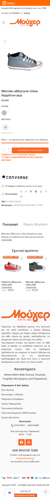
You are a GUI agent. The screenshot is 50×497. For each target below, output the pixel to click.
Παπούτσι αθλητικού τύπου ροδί (11, 283)
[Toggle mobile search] (3, 22)
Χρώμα (5, 106)
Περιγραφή (10, 224)
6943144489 (33, 425)
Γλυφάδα (7, 378)
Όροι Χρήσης (7, 390)
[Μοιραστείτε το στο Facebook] (26, 192)
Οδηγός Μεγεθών (35, 224)
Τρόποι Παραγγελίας (11, 404)
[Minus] (9, 151)
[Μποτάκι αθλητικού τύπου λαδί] (37, 267)
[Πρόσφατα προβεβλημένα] (45, 492)
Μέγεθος (6, 119)
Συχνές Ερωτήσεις (10, 417)
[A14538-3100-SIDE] (25, 61)
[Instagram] (28, 442)
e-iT (29, 491)
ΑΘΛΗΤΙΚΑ (19, 205)
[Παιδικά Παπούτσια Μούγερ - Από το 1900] (25, 23)
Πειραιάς (40, 374)
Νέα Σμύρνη (20, 378)
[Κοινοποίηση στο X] (21, 192)
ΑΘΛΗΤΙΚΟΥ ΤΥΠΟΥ (34, 205)
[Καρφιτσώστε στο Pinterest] (31, 191)
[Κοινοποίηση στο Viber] (46, 191)
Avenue (30, 374)
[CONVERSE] (15, 178)
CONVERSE (6, 288)
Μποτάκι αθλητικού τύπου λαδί (35, 283)
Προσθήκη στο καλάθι (30, 150)
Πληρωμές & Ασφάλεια (12, 399)
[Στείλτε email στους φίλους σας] (21, 197)
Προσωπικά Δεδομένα (12, 408)
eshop (27, 13)
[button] (4, 3)
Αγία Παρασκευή (37, 378)
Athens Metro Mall (14, 374)
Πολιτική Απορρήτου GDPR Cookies (18, 413)
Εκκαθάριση (7, 133)
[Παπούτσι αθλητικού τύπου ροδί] (12, 267)
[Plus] (9, 148)
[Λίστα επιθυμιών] (5, 41)
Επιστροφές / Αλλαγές (12, 394)
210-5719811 (19, 425)
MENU (11, 3)
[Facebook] (21, 442)
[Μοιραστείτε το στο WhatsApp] (41, 191)
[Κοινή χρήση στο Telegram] (36, 191)
